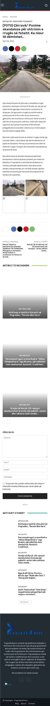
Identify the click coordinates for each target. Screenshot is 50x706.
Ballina (5, 17)
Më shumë (24, 602)
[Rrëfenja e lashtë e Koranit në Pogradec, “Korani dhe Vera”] (25, 294)
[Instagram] (28, 679)
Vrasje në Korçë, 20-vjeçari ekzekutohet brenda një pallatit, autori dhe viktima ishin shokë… (25, 411)
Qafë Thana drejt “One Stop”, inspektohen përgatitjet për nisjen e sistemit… (32, 592)
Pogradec (27, 21)
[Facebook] (5, 48)
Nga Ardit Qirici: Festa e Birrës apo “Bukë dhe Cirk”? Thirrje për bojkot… (31, 575)
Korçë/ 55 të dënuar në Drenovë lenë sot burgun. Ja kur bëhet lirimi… (37, 247)
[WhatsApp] (23, 48)
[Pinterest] (17, 48)
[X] (11, 48)
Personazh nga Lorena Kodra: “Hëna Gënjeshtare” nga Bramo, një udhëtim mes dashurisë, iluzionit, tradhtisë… (25, 362)
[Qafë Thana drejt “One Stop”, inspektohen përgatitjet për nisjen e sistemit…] (9, 590)
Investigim (17, 21)
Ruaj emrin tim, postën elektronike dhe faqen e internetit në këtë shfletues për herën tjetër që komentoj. (23, 486)
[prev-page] (4, 422)
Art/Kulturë (25, 309)
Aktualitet (13, 17)
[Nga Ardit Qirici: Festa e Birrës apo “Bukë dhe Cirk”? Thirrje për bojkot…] (9, 574)
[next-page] (8, 422)
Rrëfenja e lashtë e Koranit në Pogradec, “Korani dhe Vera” (25, 313)
